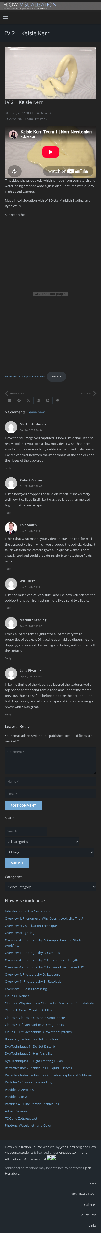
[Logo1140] (50, 6)
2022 (12, 119)
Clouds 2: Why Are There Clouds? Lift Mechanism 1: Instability (49, 1003)
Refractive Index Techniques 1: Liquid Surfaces (38, 1068)
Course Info (87, 1215)
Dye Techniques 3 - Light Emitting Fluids (34, 1061)
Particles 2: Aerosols (19, 1089)
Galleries (90, 1205)
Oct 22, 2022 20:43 (31, 486)
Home (91, 1184)
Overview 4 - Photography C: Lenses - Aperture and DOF (45, 967)
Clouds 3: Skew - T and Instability (28, 1010)
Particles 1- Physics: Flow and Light (30, 1082)
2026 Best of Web (83, 1194)
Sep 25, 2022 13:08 (31, 531)
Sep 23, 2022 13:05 (31, 587)
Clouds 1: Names (17, 996)
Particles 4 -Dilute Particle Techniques (32, 1104)
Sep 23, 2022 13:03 (31, 676)
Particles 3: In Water (19, 1096)
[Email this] (9, 400)
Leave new (36, 412)
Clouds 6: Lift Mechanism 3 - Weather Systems (38, 1032)
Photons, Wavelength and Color (28, 1125)
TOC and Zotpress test (21, 1118)
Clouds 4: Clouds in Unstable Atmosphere (35, 1017)
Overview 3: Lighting (19, 932)
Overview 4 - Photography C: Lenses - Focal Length (41, 960)
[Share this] (19, 400)
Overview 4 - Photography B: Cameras (32, 952)
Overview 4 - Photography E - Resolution (34, 981)
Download (56, 376)
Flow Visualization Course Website (30, 1147)
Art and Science (16, 1111)
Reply (8, 468)
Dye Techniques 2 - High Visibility (28, 1053)
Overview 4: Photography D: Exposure (32, 974)
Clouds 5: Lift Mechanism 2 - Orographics (34, 1024)
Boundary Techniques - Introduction (31, 1039)
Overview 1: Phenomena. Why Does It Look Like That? (44, 918)
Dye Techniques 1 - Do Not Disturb (30, 1046)
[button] (6, 18)
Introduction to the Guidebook (27, 911)
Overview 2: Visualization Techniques (31, 925)
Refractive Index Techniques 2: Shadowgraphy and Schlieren (48, 1075)
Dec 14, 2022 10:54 (31, 430)
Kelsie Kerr (47, 113)
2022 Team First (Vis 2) (33, 119)
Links (92, 1225)
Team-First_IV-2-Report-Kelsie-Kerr (25, 376)
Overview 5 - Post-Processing (26, 989)
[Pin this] (48, 400)
